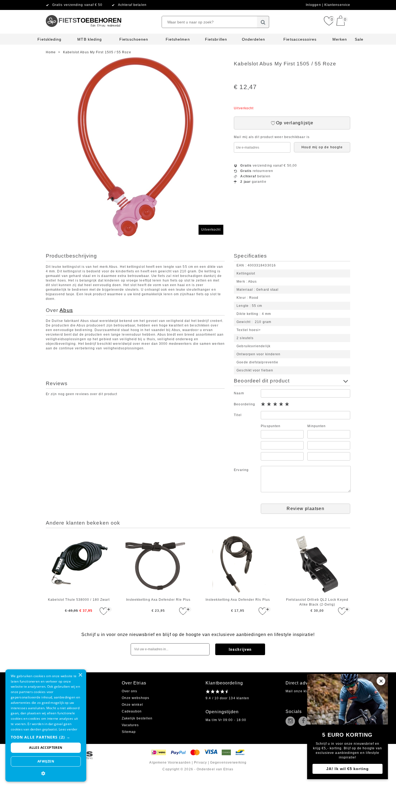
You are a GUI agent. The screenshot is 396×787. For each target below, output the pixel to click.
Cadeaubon (132, 711)
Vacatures (130, 725)
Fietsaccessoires (300, 39)
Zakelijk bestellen (137, 718)
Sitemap (129, 732)
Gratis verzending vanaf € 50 (77, 5)
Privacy (200, 762)
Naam (239, 393)
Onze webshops (135, 698)
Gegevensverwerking (228, 762)
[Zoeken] (263, 22)
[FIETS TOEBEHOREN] (83, 12)
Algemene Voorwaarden (170, 762)
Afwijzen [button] (45, 761)
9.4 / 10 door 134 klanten (227, 698)
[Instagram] (291, 721)
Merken (339, 39)
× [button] (80, 675)
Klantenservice (337, 5)
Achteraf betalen (132, 5)
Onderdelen (253, 39)
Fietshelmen (178, 39)
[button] (46, 737)
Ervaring (241, 470)
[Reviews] (216, 691)
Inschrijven (240, 649)
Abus (66, 310)
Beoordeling (244, 404)
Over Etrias (134, 683)
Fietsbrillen (216, 39)
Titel (237, 415)
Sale (359, 39)
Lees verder (68, 729)
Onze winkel (132, 705)
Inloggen (314, 5)
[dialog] (45, 725)
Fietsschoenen (133, 39)
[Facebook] (304, 721)
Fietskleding (49, 39)
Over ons (129, 691)
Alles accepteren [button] (45, 747)
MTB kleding (89, 39)
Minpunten (316, 426)
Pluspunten (270, 426)
